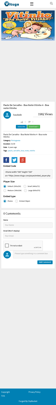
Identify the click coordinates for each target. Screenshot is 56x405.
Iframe (10, 201)
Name (5, 220)
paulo (10, 151)
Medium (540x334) (14, 190)
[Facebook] (6, 160)
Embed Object (24, 201)
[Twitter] (14, 160)
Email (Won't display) (11, 231)
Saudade (17, 114)
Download (33, 127)
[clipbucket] (14, 4)
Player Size (9, 181)
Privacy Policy (34, 392)
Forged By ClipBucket (28, 401)
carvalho (16, 151)
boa (22, 151)
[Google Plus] (23, 160)
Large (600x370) (34, 190)
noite (27, 151)
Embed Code (9, 166)
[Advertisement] (28, 71)
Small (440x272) (34, 186)
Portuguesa (15, 140)
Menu (31, 4)
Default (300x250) (14, 186)
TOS (3, 396)
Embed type (9, 196)
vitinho (32, 151)
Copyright (5, 392)
